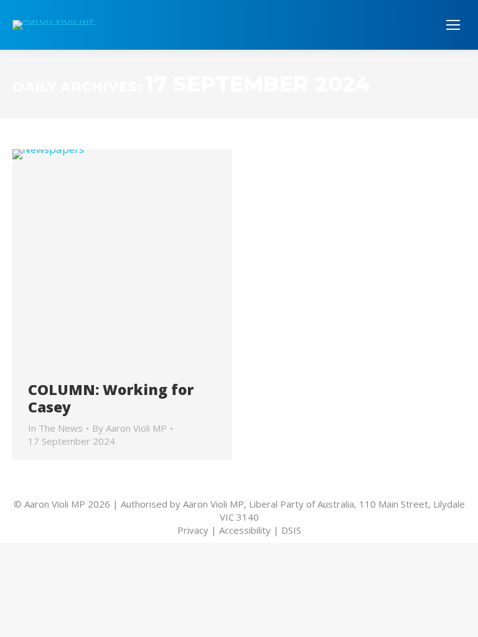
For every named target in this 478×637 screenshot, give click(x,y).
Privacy (193, 530)
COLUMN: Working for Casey (111, 398)
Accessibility (245, 530)
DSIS (291, 530)
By (129, 428)
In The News (55, 428)
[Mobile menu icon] (453, 24)
